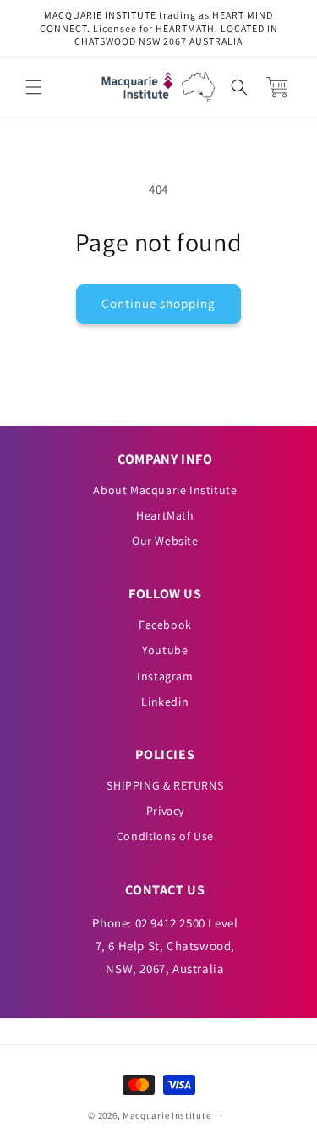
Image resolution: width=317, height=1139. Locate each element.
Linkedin (165, 701)
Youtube (165, 650)
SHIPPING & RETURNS (165, 785)
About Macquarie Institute (165, 490)
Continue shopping (158, 303)
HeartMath (165, 515)
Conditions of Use (165, 836)
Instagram (165, 676)
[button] (33, 87)
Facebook (165, 624)
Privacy (165, 810)
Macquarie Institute (166, 1115)
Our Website (165, 540)
